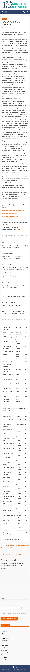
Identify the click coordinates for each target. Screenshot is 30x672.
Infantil (2, 643)
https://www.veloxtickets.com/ (10, 216)
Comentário (4, 568)
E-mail (3, 598)
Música (2, 650)
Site (2, 606)
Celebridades (4, 629)
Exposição (3, 640)
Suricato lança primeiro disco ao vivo (16, 554)
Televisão (3, 657)
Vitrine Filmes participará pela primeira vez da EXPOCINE (15, 546)
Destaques (3, 636)
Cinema (4, 18)
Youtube (3, 659)
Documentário (4, 638)
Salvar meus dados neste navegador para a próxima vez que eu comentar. (15, 614)
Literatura (3, 645)
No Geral (3, 652)
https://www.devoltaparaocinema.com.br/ (13, 210)
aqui (7, 224)
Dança (2, 633)
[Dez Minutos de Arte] (15, 2)
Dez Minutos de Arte (14, 27)
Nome (3, 590)
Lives (2, 647)
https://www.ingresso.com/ (9, 213)
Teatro (2, 655)
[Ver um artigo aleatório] (27, 11)
